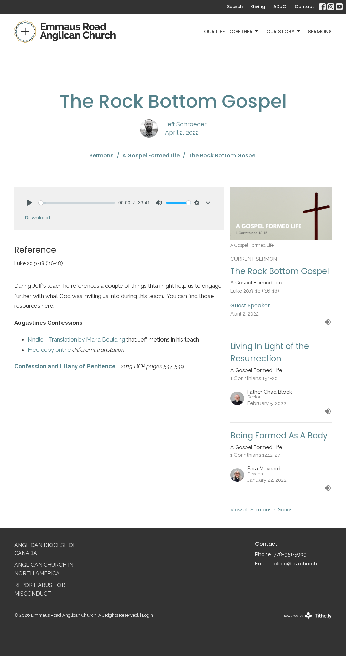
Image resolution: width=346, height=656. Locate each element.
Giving (258, 6)
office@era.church (295, 564)
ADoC (279, 6)
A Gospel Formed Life (151, 155)
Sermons (320, 31)
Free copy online (49, 349)
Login (147, 615)
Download (37, 217)
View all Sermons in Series (261, 510)
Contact (304, 6)
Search (235, 6)
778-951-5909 (290, 554)
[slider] (77, 203)
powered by (305, 621)
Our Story (280, 31)
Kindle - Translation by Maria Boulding (76, 339)
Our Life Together (228, 31)
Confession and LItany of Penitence (65, 366)
